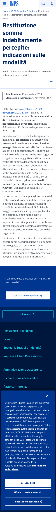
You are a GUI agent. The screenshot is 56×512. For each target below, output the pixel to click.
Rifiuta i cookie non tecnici (28, 492)
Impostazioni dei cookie (27, 501)
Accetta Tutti (28, 483)
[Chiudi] (47, 396)
